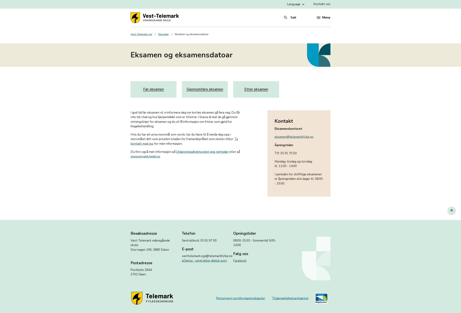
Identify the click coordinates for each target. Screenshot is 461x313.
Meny (326, 17)
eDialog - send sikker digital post (204, 261)
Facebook (240, 261)
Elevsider (163, 34)
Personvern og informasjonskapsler (240, 298)
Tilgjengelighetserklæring (290, 298)
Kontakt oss (322, 4)
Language (296, 4)
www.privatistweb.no (145, 156)
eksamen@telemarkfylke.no (294, 137)
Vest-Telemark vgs (141, 34)
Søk (289, 17)
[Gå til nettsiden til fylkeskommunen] (153, 298)
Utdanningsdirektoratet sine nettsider (202, 152)
